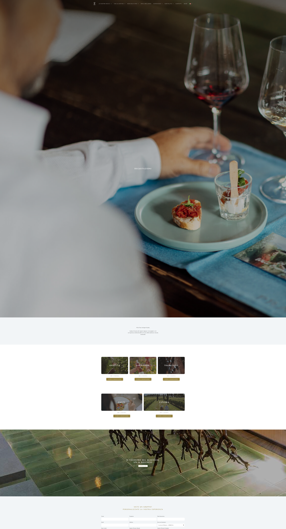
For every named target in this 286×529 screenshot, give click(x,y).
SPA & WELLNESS (146, 3)
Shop (185, 3)
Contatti (179, 3)
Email (102, 522)
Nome (102, 516)
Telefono (131, 522)
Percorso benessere (161, 522)
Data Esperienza (160, 516)
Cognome (131, 516)
